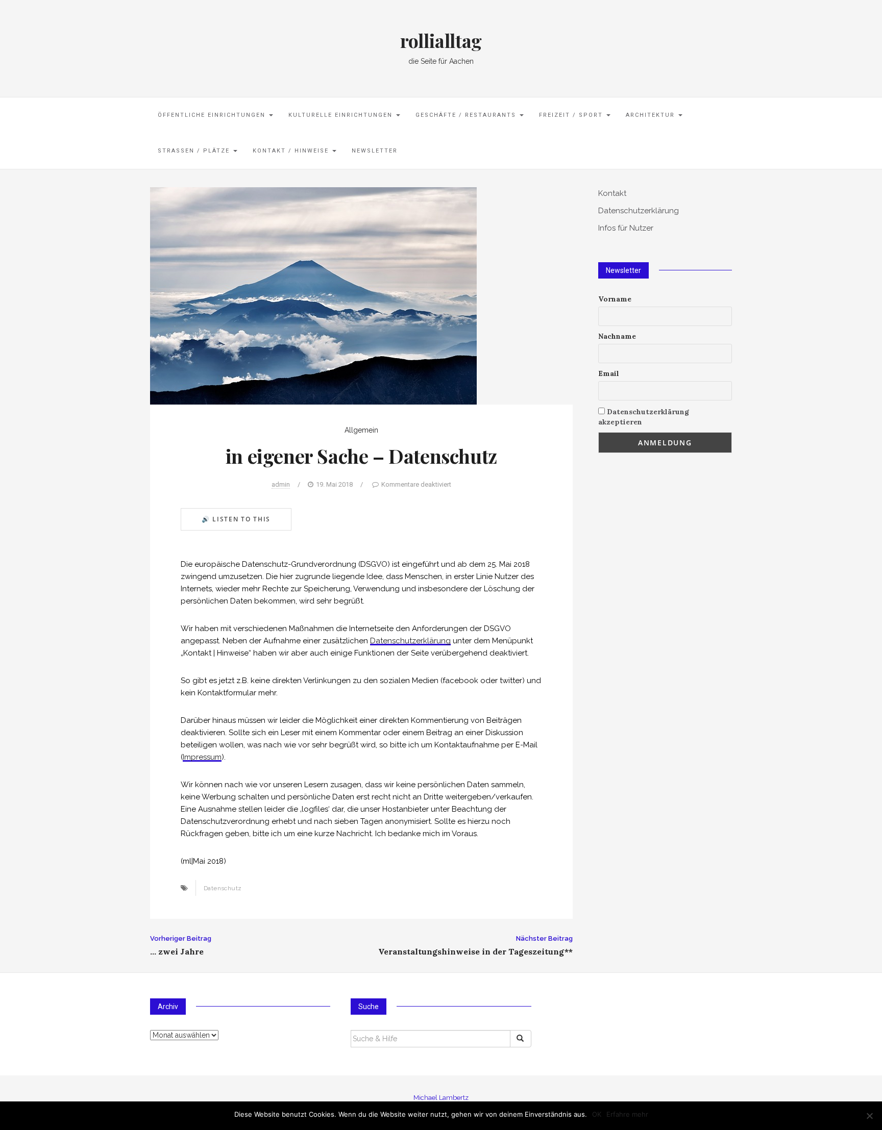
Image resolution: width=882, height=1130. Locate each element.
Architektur (651, 115)
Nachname (617, 336)
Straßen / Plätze (195, 150)
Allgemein (361, 430)
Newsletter (375, 150)
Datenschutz (222, 888)
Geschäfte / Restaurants (467, 115)
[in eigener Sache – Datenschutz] (313, 295)
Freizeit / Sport (572, 115)
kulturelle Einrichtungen (341, 115)
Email (608, 373)
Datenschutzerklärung (410, 640)
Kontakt (612, 193)
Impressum (202, 757)
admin (281, 484)
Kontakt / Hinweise (292, 150)
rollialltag (441, 40)
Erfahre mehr (627, 1114)
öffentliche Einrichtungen (213, 115)
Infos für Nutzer (625, 228)
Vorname (614, 299)
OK (596, 1114)
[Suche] (520, 1038)
